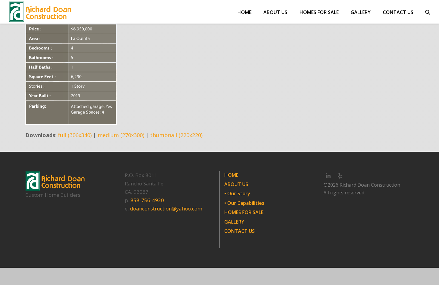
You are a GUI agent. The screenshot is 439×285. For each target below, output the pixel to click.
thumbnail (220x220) (176, 135)
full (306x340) (75, 135)
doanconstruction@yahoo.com (166, 208)
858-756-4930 (147, 200)
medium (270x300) (121, 135)
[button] (427, 11)
